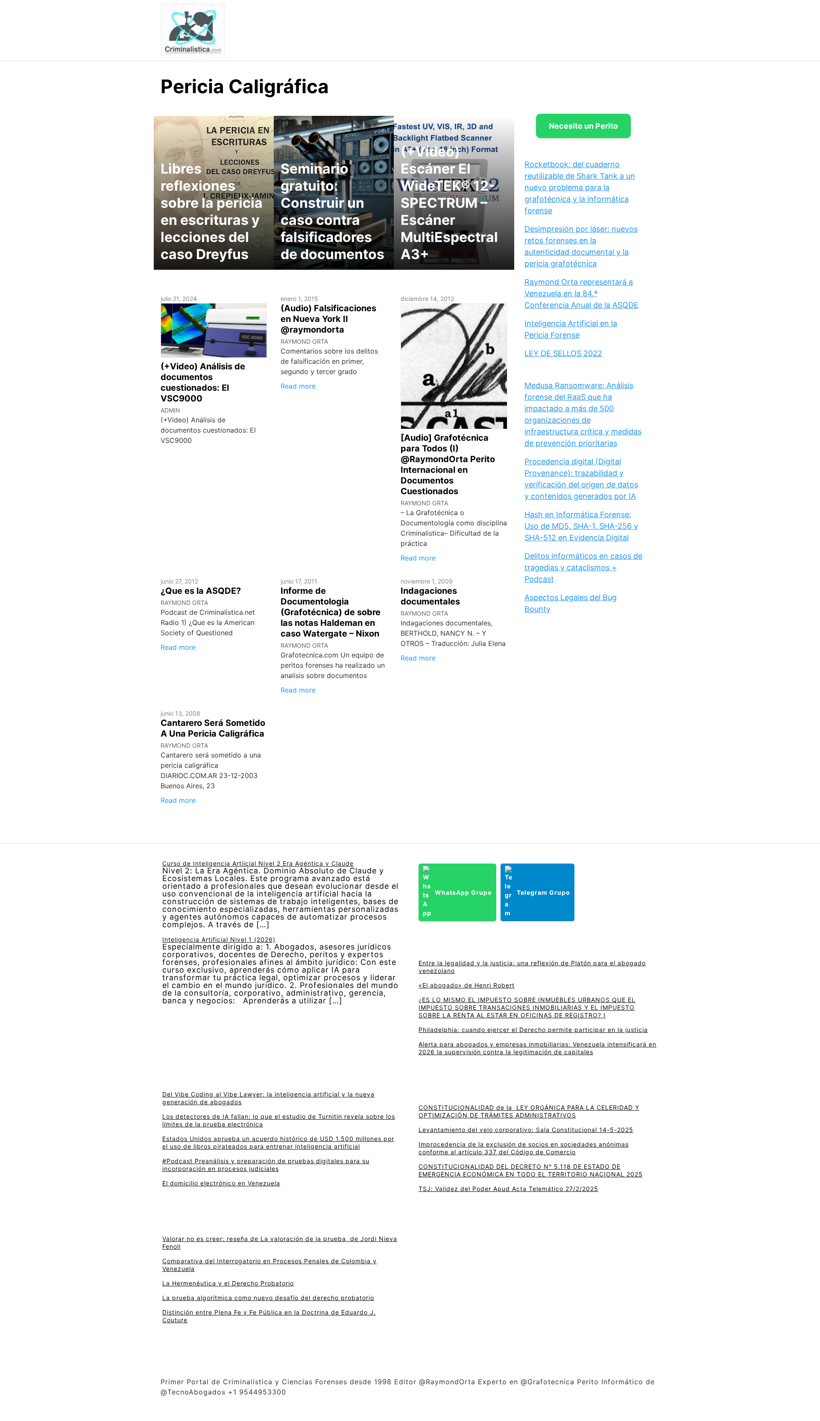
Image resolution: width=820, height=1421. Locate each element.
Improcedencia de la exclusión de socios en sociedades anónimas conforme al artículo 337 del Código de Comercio (524, 1148)
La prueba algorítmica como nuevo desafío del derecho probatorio (268, 1297)
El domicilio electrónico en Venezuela (221, 1183)
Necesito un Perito (583, 125)
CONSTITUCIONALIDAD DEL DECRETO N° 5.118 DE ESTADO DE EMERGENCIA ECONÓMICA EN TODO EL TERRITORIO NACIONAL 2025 (531, 1170)
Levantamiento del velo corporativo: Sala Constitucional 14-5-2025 (526, 1129)
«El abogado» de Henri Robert (467, 985)
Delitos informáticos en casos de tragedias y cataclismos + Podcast (583, 567)
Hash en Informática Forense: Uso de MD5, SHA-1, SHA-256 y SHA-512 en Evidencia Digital (581, 526)
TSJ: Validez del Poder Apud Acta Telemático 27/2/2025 (508, 1188)
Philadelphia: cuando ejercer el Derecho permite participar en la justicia (533, 1029)
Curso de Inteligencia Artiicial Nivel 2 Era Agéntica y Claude (258, 863)
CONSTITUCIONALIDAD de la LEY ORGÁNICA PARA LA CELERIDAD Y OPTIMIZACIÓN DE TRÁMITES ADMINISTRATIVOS (529, 1111)
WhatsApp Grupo (463, 892)
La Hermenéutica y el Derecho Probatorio (228, 1283)
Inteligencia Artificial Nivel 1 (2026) (218, 939)
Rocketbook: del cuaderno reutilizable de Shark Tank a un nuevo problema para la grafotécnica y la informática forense (579, 187)
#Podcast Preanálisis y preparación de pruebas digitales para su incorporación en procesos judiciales (265, 1164)
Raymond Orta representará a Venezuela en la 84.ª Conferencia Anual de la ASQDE (581, 293)
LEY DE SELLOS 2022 (563, 353)
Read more (298, 386)
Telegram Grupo (543, 892)
